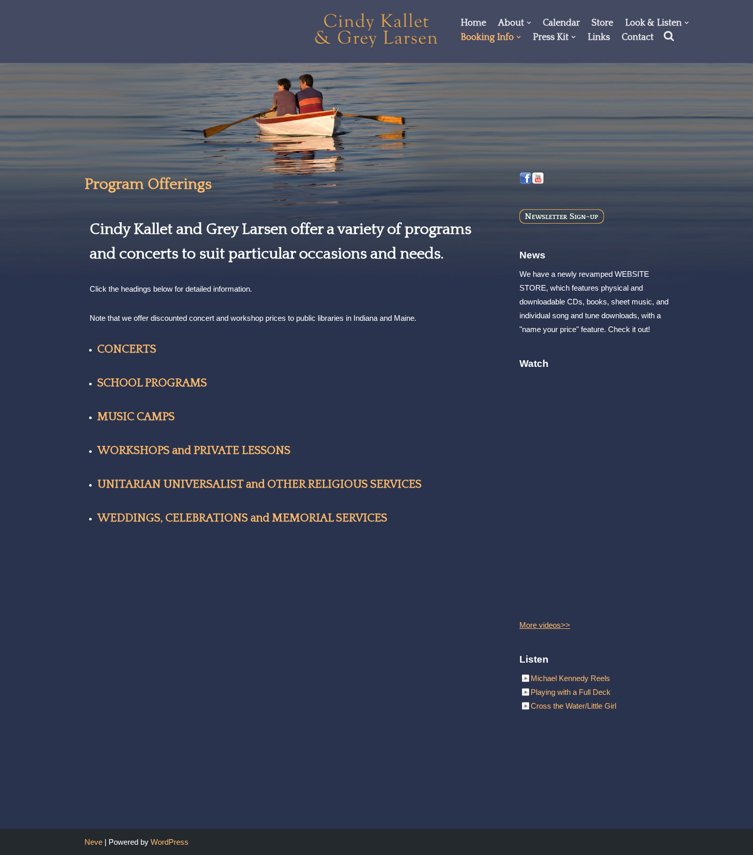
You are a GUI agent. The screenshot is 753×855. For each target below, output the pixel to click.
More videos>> (544, 625)
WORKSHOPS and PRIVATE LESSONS (193, 450)
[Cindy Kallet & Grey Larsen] (376, 30)
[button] (529, 22)
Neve (93, 842)
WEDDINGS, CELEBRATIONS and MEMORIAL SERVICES (242, 518)
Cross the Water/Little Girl (573, 705)
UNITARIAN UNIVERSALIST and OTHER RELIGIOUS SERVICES (259, 484)
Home (473, 23)
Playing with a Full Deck (571, 692)
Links (599, 37)
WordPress (170, 842)
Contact (638, 37)
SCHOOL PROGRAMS (152, 383)
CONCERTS (126, 349)
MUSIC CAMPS (136, 416)
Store (602, 23)
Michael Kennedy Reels (570, 678)
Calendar (561, 23)
